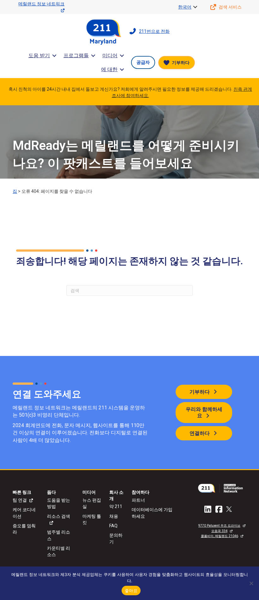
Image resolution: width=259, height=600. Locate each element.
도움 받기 (39, 55)
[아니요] (251, 583)
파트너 (138, 500)
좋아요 (131, 590)
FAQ (113, 525)
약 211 (115, 506)
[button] (195, 7)
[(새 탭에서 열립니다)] (221, 487)
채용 (113, 516)
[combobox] (129, 290)
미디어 (109, 55)
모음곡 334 (219, 531)
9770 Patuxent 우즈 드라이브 (219, 525)
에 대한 (109, 69)
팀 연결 (20, 500)
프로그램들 (76, 55)
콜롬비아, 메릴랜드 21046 (219, 536)
